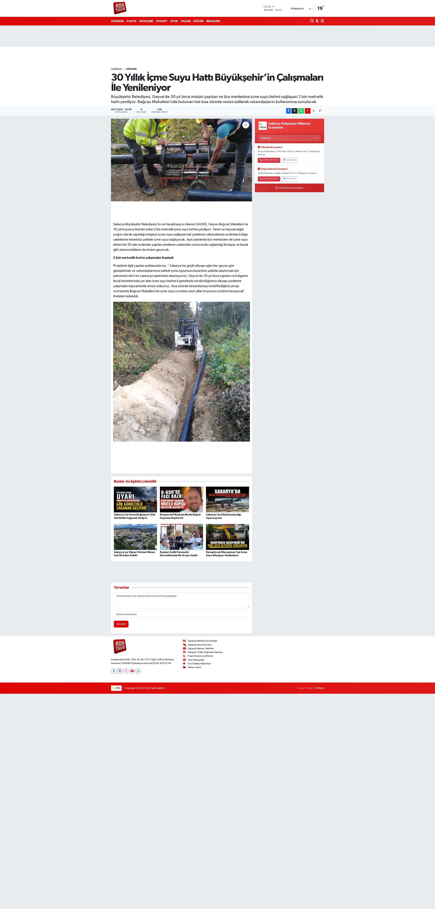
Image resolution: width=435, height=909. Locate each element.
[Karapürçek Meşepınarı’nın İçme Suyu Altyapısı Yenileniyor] (227, 536)
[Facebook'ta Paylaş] (288, 111)
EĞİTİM (198, 21)
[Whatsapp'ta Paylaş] (301, 111)
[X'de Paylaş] (294, 111)
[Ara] (312, 21)
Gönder (121, 624)
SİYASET (161, 21)
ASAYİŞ (131, 21)
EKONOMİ (146, 21)
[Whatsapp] (138, 671)
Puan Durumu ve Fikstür (200, 656)
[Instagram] (126, 671)
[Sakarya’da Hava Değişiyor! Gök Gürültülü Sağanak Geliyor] (135, 499)
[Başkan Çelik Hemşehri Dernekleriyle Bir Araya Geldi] (181, 536)
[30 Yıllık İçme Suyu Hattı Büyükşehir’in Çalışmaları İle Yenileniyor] (181, 160)
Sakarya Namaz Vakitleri (201, 648)
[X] (120, 671)
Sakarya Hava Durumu (200, 644)
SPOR (174, 21)
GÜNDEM (117, 21)
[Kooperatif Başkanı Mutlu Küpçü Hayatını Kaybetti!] (181, 499)
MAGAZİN (213, 21)
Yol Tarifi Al (291, 160)
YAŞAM (185, 21)
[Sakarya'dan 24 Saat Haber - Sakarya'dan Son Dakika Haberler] (120, 8)
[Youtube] (132, 671)
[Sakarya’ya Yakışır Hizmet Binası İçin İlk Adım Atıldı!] (135, 536)
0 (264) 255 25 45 (270, 160)
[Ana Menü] (321, 21)
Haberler (116, 69)
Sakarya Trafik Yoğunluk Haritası (205, 652)
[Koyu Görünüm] (317, 21)
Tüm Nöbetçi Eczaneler (291, 188)
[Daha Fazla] (307, 111)
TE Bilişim (319, 688)
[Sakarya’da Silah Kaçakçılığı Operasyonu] (227, 499)
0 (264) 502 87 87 (270, 179)
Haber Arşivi (194, 667)
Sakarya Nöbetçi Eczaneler (202, 641)
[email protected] (143, 663)
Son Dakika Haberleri (199, 663)
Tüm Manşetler (196, 660)
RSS (118, 688)
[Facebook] (114, 671)
